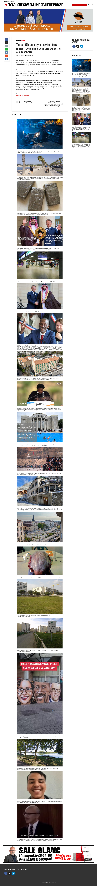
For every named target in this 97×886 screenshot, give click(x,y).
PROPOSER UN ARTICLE (9, 1)
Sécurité (18, 40)
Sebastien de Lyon (20, 55)
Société (22, 40)
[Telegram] (81, 46)
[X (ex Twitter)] (77, 46)
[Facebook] (74, 46)
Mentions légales (52, 882)
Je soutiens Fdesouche (79, 5)
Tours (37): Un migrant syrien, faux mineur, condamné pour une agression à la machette (38, 48)
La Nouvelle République (22, 95)
